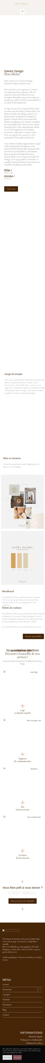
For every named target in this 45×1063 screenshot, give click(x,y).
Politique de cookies (34, 1043)
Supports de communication (22, 760)
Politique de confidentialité (31, 1040)
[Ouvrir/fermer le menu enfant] (40, 989)
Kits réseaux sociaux (22, 808)
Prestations (7, 989)
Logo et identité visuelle (22, 711)
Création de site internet (22, 856)
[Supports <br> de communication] (22, 754)
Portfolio (6, 999)
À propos (6, 994)
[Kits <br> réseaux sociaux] (22, 802)
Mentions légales (35, 1036)
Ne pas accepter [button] (7, 1057)
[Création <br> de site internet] (22, 851)
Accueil (6, 984)
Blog (4, 1009)
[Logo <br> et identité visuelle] (22, 706)
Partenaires (7, 1004)
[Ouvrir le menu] (22, 12)
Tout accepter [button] (17, 1057)
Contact (6, 1015)
